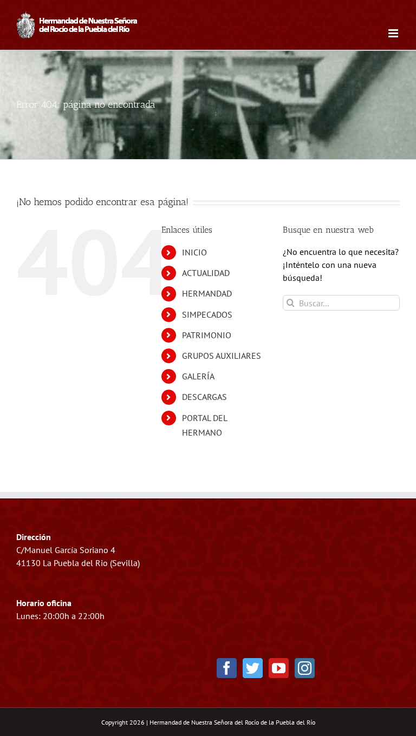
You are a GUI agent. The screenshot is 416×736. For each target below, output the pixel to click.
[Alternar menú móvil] (394, 33)
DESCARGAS (204, 396)
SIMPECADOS (207, 314)
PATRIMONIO (206, 335)
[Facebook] (227, 668)
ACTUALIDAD (206, 272)
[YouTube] (279, 668)
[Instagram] (305, 668)
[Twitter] (253, 668)
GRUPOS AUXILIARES (221, 355)
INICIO (194, 252)
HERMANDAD (207, 293)
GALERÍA (198, 376)
